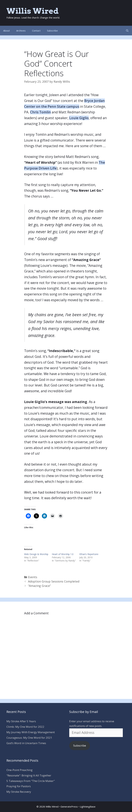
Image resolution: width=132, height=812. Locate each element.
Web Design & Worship (36, 554)
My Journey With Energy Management (30, 732)
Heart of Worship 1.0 (62, 554)
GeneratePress (69, 806)
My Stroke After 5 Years (21, 721)
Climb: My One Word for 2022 (25, 727)
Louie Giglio (79, 118)
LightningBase (87, 806)
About (6, 30)
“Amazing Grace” (39, 586)
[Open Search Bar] (127, 30)
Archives (21, 30)
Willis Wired (32, 11)
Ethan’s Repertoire (88, 554)
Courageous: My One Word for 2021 (29, 737)
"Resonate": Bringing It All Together (28, 775)
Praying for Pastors (18, 786)
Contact (36, 30)
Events (32, 577)
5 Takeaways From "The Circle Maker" (30, 781)
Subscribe (52, 30)
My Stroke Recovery (18, 792)
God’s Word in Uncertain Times (26, 743)
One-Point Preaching (19, 770)
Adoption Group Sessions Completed (53, 581)
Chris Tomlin (40, 112)
